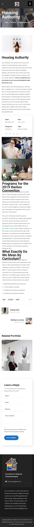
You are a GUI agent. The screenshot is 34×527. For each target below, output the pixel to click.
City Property (12, 349)
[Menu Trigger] (30, 3)
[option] (17, 356)
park (4, 299)
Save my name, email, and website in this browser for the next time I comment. (15, 430)
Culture (7, 353)
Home (6, 22)
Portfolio (13, 22)
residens (10, 299)
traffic (17, 299)
